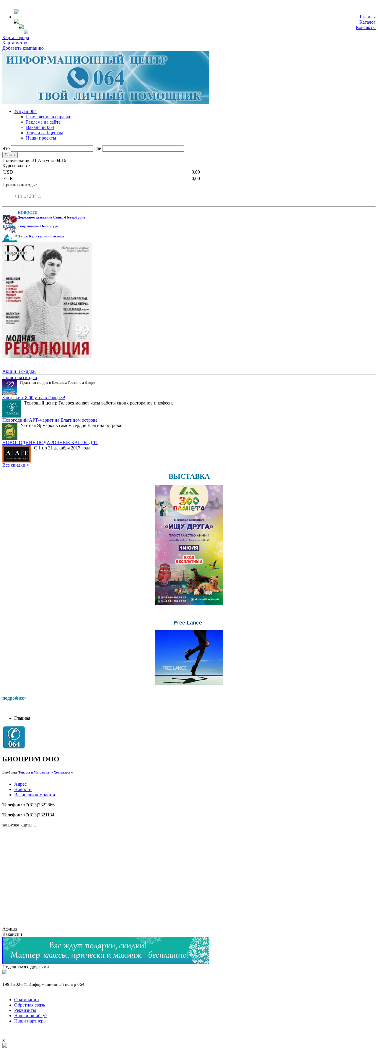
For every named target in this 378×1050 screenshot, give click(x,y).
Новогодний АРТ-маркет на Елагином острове (49, 420)
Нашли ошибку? (30, 1015)
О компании (26, 999)
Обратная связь (29, 1004)
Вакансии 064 (40, 127)
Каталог (367, 22)
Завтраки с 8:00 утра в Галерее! (33, 397)
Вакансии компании (34, 794)
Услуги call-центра (44, 132)
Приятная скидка (19, 377)
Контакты (366, 27)
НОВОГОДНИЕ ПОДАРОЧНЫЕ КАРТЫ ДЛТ (50, 442)
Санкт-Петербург (31, 190)
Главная (368, 16)
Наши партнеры (30, 1020)
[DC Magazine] (47, 356)
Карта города (15, 37)
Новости (23, 789)
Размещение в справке (48, 116)
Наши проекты (41, 137)
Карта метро (14, 42)
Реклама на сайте (43, 121)
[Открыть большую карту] (4, 1046)
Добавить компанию (23, 48)
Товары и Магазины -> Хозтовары (44, 772)
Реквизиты (25, 1010)
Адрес (20, 784)
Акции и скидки (19, 371)
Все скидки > (15, 464)
